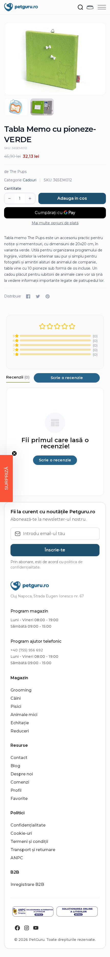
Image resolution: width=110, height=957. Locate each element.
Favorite (19, 798)
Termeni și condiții (29, 841)
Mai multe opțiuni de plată (55, 223)
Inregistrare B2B (27, 884)
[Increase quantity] (30, 198)
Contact (18, 757)
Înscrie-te (55, 550)
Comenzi (19, 782)
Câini (15, 698)
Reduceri (19, 731)
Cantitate (12, 188)
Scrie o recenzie (67, 377)
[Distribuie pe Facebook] (28, 296)
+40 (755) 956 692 (26, 650)
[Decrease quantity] (9, 198)
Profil (15, 790)
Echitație (19, 722)
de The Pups (15, 171)
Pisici (15, 706)
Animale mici (23, 714)
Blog (15, 765)
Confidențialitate (28, 825)
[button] (6, 478)
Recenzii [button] (18, 377)
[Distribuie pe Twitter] (38, 296)
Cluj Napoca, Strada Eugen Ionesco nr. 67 (47, 596)
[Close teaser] (14, 453)
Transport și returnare (32, 849)
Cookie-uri (21, 833)
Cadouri (29, 180)
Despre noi (21, 774)
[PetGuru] (21, 7)
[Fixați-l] (47, 296)
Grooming (20, 690)
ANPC (16, 857)
